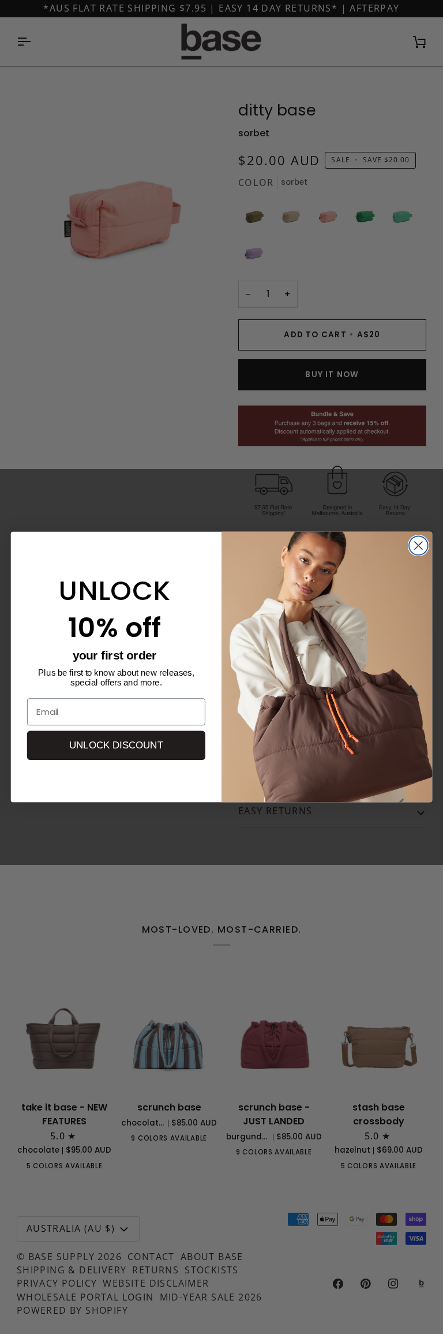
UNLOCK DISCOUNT (116, 745)
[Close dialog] (418, 545)
